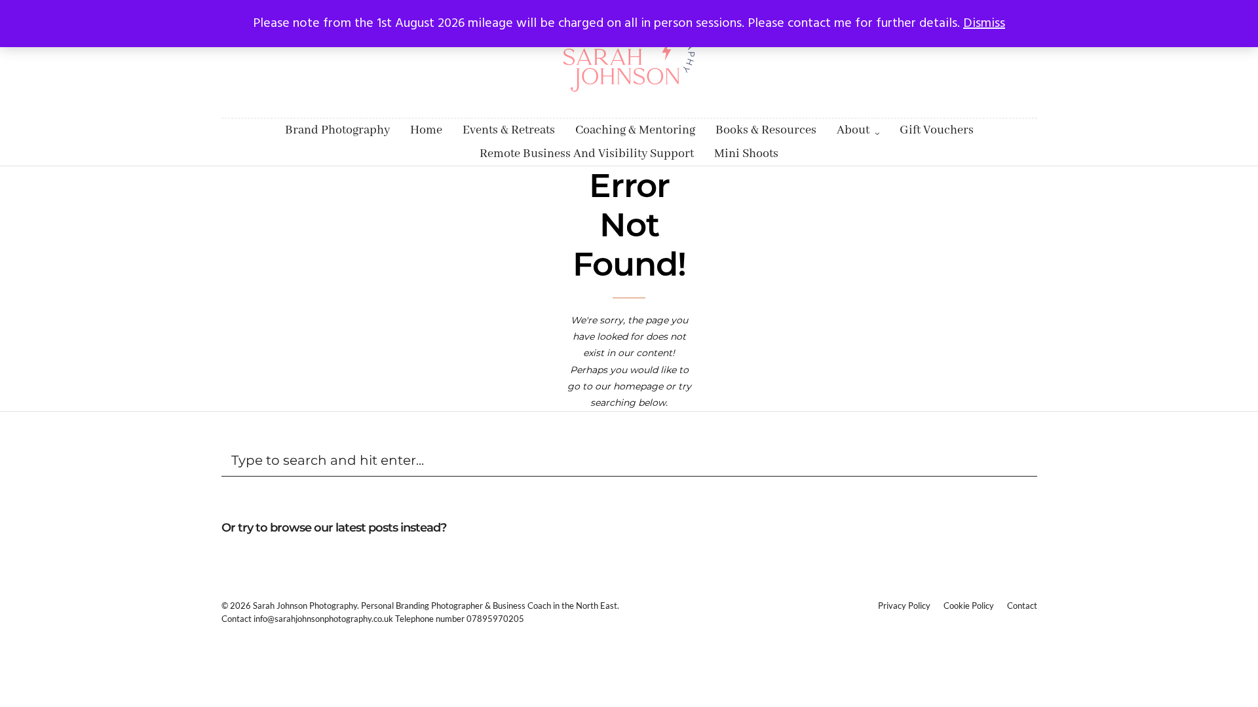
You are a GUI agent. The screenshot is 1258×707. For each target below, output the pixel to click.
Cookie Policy (968, 605)
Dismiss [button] (984, 23)
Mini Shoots (746, 154)
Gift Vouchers (937, 130)
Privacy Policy (904, 605)
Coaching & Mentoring (635, 130)
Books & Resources (765, 130)
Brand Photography (337, 130)
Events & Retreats (509, 130)
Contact (1022, 605)
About (853, 130)
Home (426, 130)
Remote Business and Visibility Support (587, 154)
